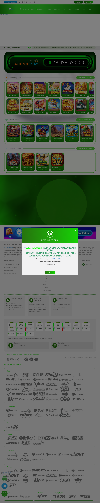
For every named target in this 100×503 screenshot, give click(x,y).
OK (50, 272)
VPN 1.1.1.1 (56, 259)
